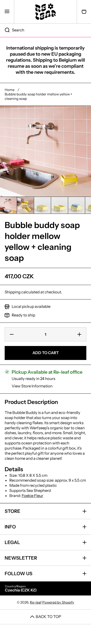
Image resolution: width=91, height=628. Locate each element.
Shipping (13, 292)
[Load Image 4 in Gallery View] (59, 205)
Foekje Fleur (32, 495)
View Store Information (32, 386)
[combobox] (45, 30)
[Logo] (45, 11)
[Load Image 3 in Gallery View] (42, 205)
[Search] (5, 30)
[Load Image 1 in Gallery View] (8, 205)
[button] (84, 11)
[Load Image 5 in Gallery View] (76, 205)
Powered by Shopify (58, 602)
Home (9, 90)
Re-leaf (36, 602)
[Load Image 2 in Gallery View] (25, 205)
